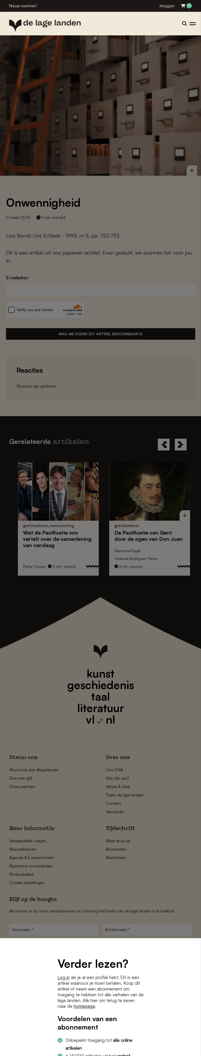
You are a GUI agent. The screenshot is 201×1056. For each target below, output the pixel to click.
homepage (84, 1006)
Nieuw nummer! (23, 5)
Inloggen (167, 5)
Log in (64, 977)
